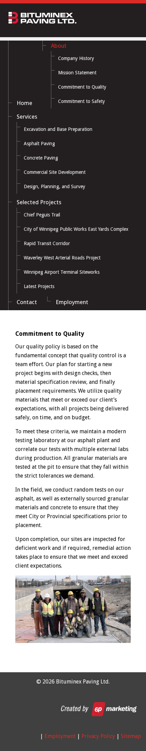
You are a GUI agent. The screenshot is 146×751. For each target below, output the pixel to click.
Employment (60, 736)
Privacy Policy (98, 736)
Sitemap (131, 736)
